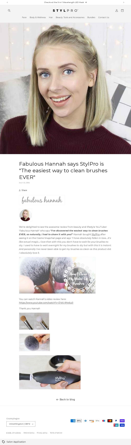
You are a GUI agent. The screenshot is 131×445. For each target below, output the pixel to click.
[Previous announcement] (7, 2)
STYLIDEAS (16, 433)
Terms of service (56, 433)
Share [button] (24, 190)
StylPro (96, 234)
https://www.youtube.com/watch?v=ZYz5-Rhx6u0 (46, 303)
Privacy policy (42, 433)
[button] (9, 10)
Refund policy (29, 433)
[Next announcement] (124, 2)
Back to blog (67, 399)
